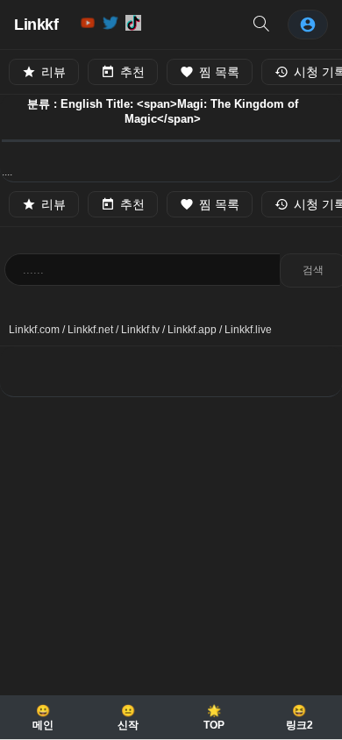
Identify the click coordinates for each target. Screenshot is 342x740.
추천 (132, 72)
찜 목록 (219, 72)
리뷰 (53, 72)
